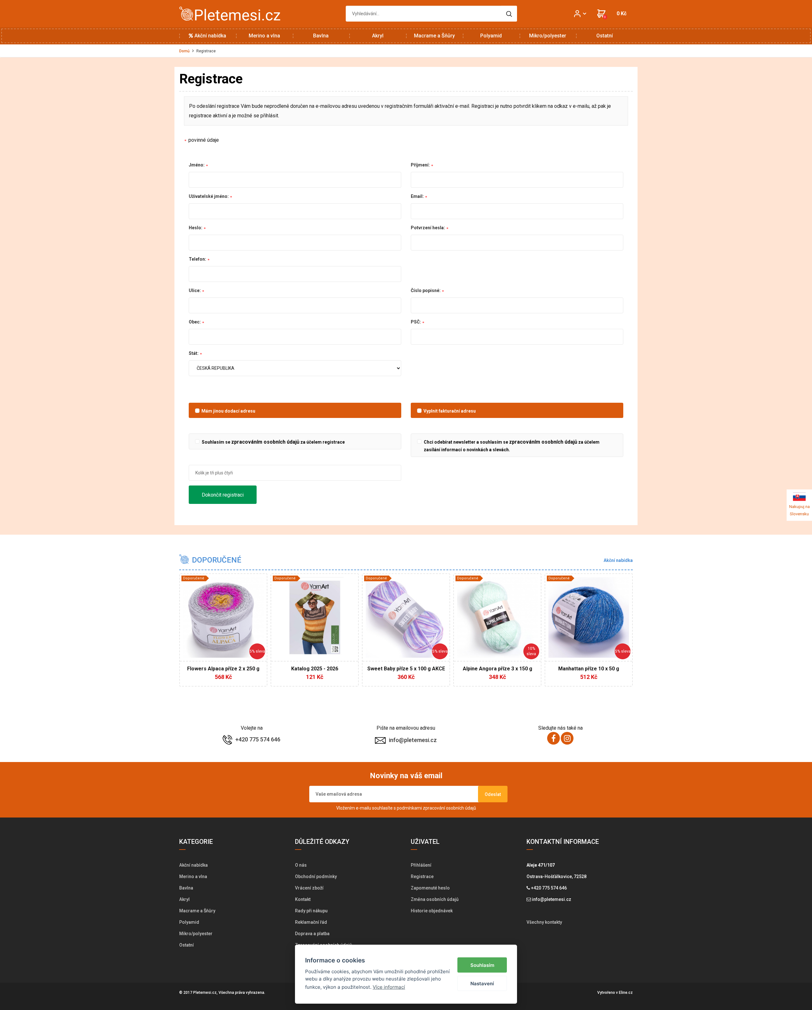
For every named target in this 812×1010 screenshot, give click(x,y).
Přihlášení (421, 865)
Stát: (194, 353)
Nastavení (482, 984)
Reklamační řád (311, 922)
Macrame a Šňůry (434, 36)
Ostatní (604, 36)
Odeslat (493, 794)
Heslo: (196, 227)
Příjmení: (421, 164)
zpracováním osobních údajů (265, 442)
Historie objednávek (432, 910)
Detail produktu (220, 672)
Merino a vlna (264, 36)
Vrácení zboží (309, 887)
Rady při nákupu (311, 910)
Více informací (389, 987)
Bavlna (321, 36)
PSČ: (416, 321)
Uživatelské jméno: (209, 196)
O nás (301, 865)
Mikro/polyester (547, 36)
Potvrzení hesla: (428, 227)
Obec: (195, 321)
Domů (184, 51)
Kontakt (303, 899)
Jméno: (197, 164)
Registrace (422, 876)
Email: (418, 196)
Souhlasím (482, 965)
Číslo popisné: (426, 290)
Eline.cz (626, 992)
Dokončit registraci (223, 495)
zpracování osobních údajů (449, 808)
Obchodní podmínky (316, 876)
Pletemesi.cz (205, 992)
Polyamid (491, 36)
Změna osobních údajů (435, 899)
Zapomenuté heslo (430, 887)
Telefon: (198, 259)
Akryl (377, 36)
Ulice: (195, 290)
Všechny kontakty (544, 922)
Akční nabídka (209, 36)
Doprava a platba (312, 933)
